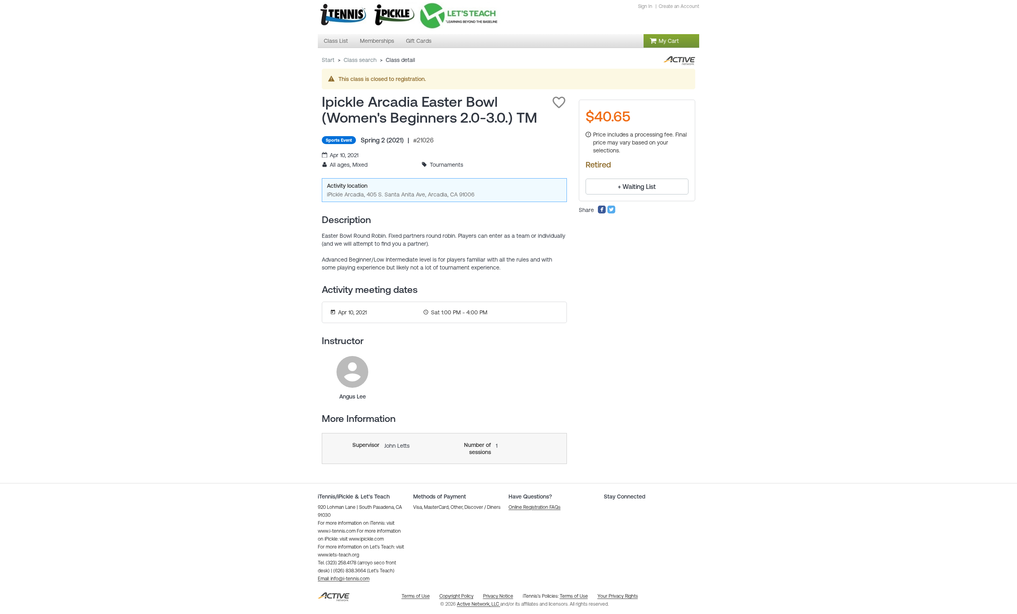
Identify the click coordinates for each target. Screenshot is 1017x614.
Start (328, 60)
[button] (559, 102)
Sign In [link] (645, 6)
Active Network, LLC (478, 604)
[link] (352, 372)
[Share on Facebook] (602, 212)
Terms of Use (574, 596)
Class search (360, 60)
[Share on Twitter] (611, 212)
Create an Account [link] (679, 6)
